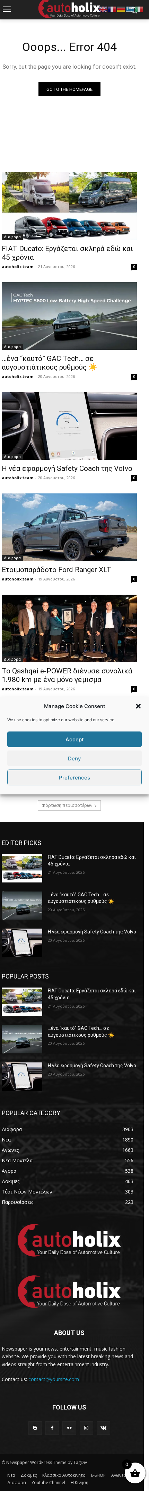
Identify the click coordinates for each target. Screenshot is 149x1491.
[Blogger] (35, 1428)
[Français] (112, 9)
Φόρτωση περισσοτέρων (67, 805)
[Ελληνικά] (130, 9)
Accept (74, 739)
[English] (103, 9)
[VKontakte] (103, 1428)
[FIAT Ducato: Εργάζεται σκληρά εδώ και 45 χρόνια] (69, 206)
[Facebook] (52, 1428)
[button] (138, 706)
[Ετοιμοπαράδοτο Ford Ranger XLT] (69, 527)
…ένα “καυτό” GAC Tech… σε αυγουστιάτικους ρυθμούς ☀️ (49, 362)
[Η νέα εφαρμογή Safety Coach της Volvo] (69, 426)
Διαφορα (12, 236)
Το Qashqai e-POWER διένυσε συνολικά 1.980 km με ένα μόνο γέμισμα (67, 675)
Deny (74, 758)
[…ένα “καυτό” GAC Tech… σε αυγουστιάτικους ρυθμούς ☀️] (69, 316)
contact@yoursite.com (53, 1379)
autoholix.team (17, 266)
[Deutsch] (121, 9)
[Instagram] (86, 1428)
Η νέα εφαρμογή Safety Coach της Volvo (67, 468)
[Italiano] (139, 9)
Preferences (74, 777)
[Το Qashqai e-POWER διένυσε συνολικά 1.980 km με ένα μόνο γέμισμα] (69, 628)
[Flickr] (69, 1428)
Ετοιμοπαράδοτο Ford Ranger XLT (56, 570)
